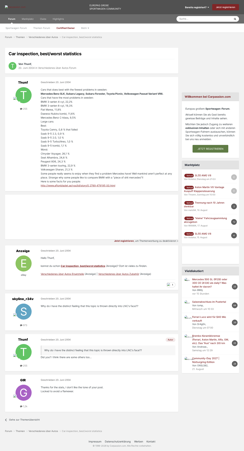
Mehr (84, 28)
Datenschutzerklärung (118, 441)
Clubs (43, 18)
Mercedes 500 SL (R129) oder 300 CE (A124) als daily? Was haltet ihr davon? (209, 283)
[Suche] (235, 19)
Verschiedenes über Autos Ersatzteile (62, 273)
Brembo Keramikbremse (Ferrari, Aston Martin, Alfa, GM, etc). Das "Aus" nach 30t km (210, 339)
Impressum (95, 441)
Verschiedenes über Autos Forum (57, 67)
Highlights (58, 18)
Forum (11, 18)
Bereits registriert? (196, 7)
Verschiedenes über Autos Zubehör (118, 273)
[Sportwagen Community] (15, 7)
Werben (138, 441)
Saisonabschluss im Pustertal (209, 301)
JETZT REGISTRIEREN (210, 148)
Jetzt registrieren (225, 7)
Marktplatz (28, 18)
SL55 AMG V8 (203, 175)
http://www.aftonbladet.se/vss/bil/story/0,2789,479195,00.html (78, 185)
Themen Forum (41, 28)
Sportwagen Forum (16, 28)
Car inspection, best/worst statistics (83, 265)
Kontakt (150, 441)
